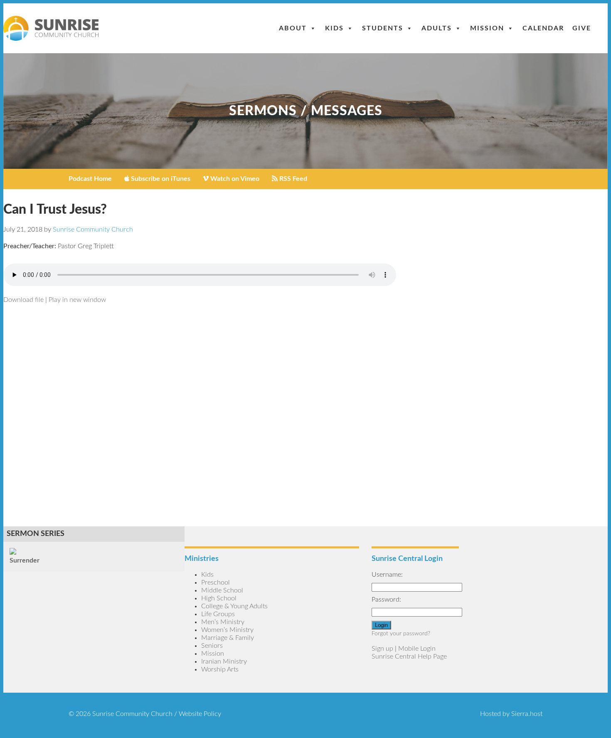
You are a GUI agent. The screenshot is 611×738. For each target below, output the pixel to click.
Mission (487, 28)
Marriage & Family (227, 637)
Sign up (382, 648)
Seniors (212, 645)
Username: (387, 574)
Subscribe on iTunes (159, 178)
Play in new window (77, 299)
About (293, 28)
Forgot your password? (401, 634)
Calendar (543, 28)
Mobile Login (417, 648)
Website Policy (200, 714)
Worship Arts (220, 669)
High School (219, 598)
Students (382, 28)
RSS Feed (292, 178)
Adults (436, 28)
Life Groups (218, 614)
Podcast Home (90, 178)
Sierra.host (526, 714)
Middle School (222, 590)
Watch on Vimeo (234, 178)
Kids (334, 28)
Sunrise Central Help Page (409, 656)
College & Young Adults (234, 606)
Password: (386, 599)
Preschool (215, 582)
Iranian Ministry (224, 661)
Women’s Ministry (227, 630)
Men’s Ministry (222, 622)
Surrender (24, 560)
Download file (23, 299)
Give (581, 28)
